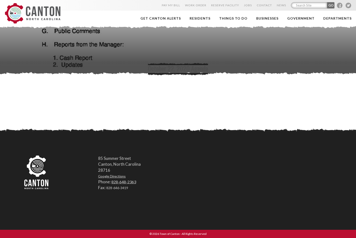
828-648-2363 (123, 181)
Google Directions (112, 176)
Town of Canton (33, 13)
